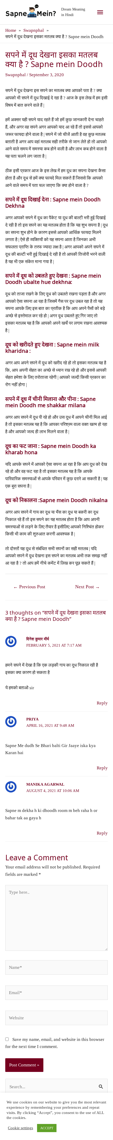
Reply (102, 703)
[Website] (56, 1018)
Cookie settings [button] (20, 1128)
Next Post (87, 586)
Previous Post (29, 586)
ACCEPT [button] (46, 1128)
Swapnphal (15, 74)
